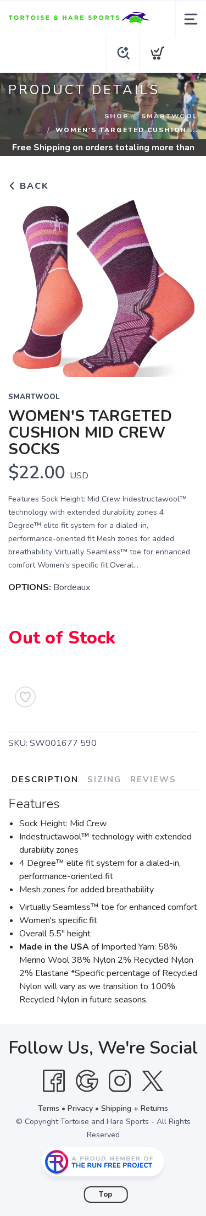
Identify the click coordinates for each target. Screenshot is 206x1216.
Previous (25, 285)
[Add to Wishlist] (25, 696)
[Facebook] (53, 1081)
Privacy (80, 1108)
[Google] (86, 1081)
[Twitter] (152, 1081)
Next (181, 285)
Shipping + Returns (134, 1108)
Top (106, 1194)
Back (32, 186)
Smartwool (169, 116)
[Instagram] (119, 1081)
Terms (48, 1108)
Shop (116, 116)
